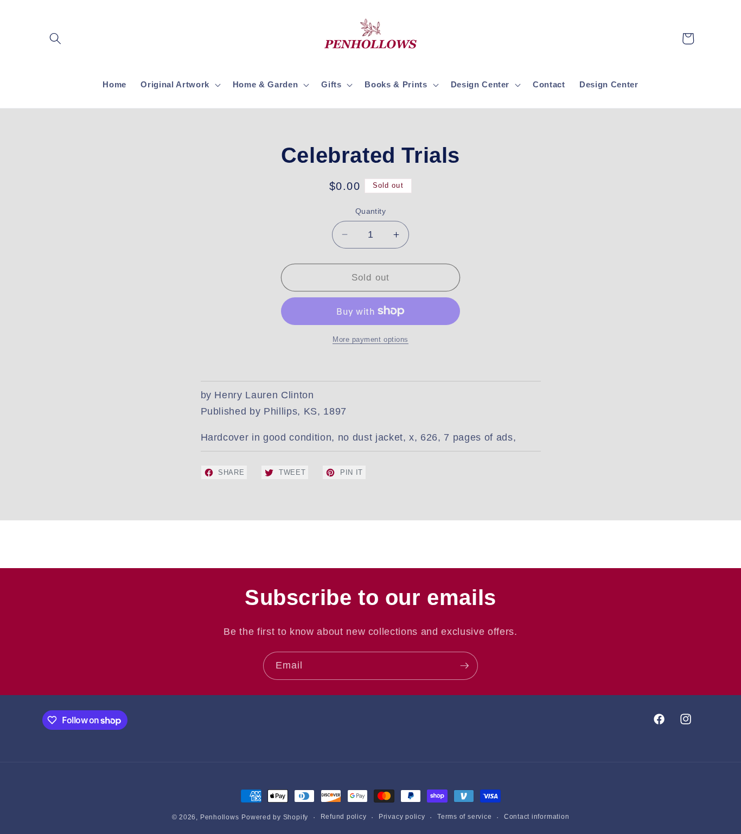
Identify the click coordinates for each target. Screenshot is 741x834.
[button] (55, 39)
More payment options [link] (370, 339)
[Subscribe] (464, 666)
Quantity (370, 211)
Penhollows (219, 817)
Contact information (537, 816)
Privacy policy (402, 816)
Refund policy (344, 816)
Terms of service (464, 816)
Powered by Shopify (274, 817)
